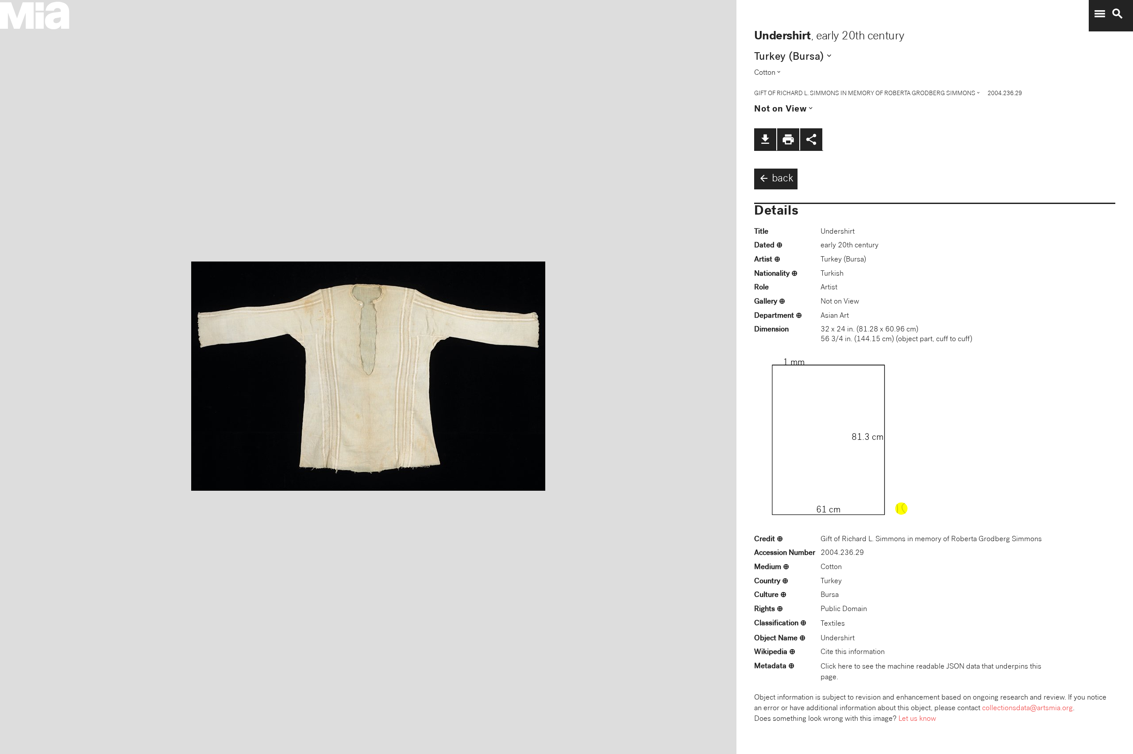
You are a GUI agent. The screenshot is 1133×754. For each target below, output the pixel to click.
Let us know (917, 719)
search (1117, 13)
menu (1099, 13)
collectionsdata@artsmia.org (1027, 708)
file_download (765, 139)
